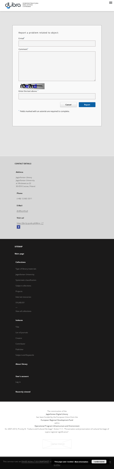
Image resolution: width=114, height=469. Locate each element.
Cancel (68, 104)
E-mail (22, 38)
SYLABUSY (20, 302)
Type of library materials (26, 269)
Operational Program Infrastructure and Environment (57, 426)
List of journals (22, 332)
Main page (19, 253)
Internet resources (23, 297)
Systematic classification (26, 280)
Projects (19, 291)
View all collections (23, 311)
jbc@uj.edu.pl (22, 211)
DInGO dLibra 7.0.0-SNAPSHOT (35, 461)
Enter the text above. (28, 91)
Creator (19, 338)
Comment (23, 49)
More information (81, 462)
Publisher (19, 349)
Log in (18, 382)
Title (17, 327)
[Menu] (110, 2)
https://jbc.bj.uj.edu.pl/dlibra (29, 223)
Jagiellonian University (25, 274)
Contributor (20, 343)
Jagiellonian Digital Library (57, 414)
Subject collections (23, 285)
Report (87, 104)
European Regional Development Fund (57, 420)
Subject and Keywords (25, 355)
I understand (99, 461)
